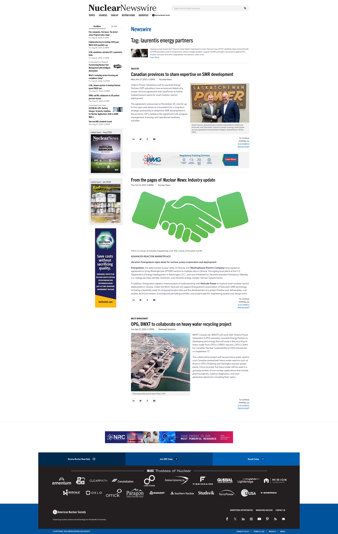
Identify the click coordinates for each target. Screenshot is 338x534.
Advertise (143, 15)
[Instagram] (251, 519)
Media (282, 531)
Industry (135, 68)
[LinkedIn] (243, 519)
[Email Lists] (283, 519)
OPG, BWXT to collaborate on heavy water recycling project (181, 324)
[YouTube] (259, 519)
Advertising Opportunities (241, 510)
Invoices (272, 531)
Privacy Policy (243, 531)
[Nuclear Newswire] (275, 519)
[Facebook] (227, 519)
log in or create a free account (243, 143)
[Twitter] (235, 519)
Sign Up (114, 15)
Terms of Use (258, 531)
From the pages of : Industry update (173, 179)
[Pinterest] (267, 519)
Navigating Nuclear (264, 510)
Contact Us (280, 510)
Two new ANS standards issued (100, 121)
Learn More (154, 57)
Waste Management (139, 318)
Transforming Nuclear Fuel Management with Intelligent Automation (99, 67)
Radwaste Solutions (167, 329)
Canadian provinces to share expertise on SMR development (182, 74)
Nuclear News (165, 79)
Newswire (141, 28)
